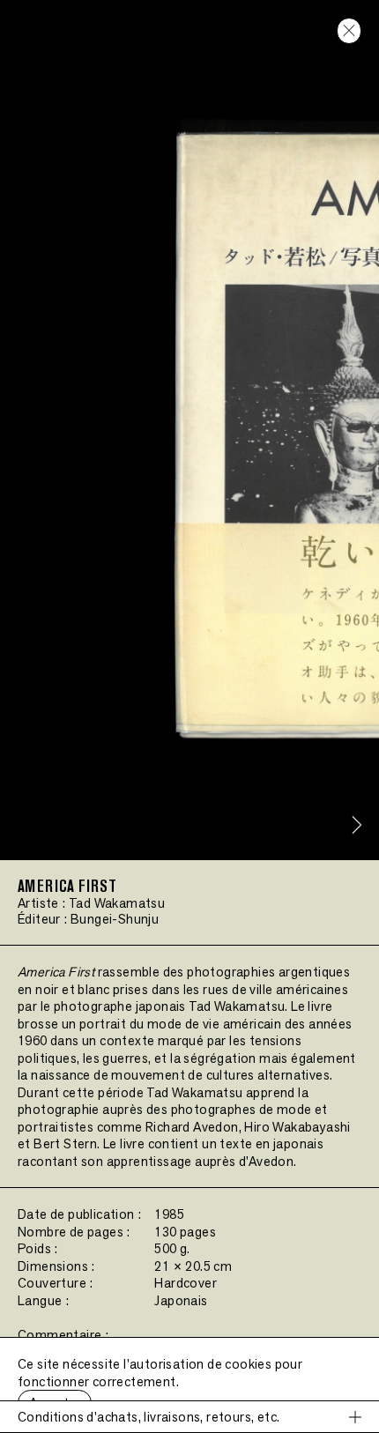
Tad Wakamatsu (117, 903)
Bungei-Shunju (115, 918)
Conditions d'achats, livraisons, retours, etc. (148, 1416)
